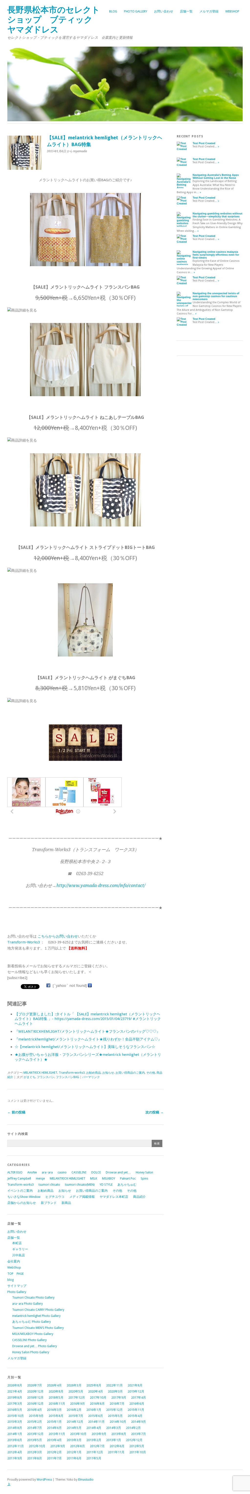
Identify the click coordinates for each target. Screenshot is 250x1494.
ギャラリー (20, 1249)
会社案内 (13, 1261)
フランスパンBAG (67, 1077)
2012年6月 (117, 1446)
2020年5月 (75, 1391)
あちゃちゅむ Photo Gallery (31, 1321)
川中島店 (18, 1255)
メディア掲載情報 (82, 1197)
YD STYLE (106, 1184)
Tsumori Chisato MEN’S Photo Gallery (38, 1328)
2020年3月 (115, 1391)
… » (216, 146)
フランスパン (45, 1077)
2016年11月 (57, 1403)
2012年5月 (136, 1446)
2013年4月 (54, 1440)
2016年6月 (136, 1403)
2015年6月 (95, 1416)
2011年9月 (14, 1458)
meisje (40, 1178)
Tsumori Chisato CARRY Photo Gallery (38, 1310)
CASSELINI (79, 1172)
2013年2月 (93, 1440)
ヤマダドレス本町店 (114, 1197)
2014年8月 (14, 1428)
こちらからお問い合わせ (58, 936)
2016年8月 (97, 1403)
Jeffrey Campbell (19, 1178)
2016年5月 (14, 1410)
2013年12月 (35, 1434)
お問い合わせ (163, 11)
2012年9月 (57, 1446)
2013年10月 (78, 1434)
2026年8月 (14, 1385)
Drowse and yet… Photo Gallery (34, 1346)
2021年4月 (14, 1391)
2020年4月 (95, 1391)
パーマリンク (91, 1077)
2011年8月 (34, 1458)
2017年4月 (138, 1397)
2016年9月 (77, 1403)
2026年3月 (74, 1385)
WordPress (44, 1479)
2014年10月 (118, 1421)
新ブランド (49, 1203)
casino (62, 1172)
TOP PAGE (15, 1273)
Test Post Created (204, 143)
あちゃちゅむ (126, 1184)
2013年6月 (14, 1440)
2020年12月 (35, 1391)
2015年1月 (54, 1421)
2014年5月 (74, 1428)
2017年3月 (14, 1403)
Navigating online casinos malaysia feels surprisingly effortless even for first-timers (216, 254)
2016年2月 (74, 1410)
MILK (93, 1178)
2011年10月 (137, 1452)
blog (113, 11)
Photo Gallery (135, 11)
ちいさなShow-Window (24, 1197)
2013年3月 (74, 1440)
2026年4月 (54, 1385)
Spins (144, 1178)
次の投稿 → (155, 1112)
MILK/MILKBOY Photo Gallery (32, 1334)
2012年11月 (15, 1446)
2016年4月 (34, 1410)
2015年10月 (15, 1416)
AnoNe (32, 1172)
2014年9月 (138, 1421)
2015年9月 (36, 1416)
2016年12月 (35, 1403)
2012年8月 (77, 1446)
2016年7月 (117, 1403)
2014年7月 (34, 1428)
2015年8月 (56, 1416)
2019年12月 (136, 1391)
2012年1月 (74, 1452)
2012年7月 (97, 1446)
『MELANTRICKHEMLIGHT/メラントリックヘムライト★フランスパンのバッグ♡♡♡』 (87, 1031)
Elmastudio (86, 1479)
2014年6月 (54, 1428)
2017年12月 (76, 1397)
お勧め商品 (93, 1072)
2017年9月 (118, 1397)
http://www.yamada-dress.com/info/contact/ (100, 885)
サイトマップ (16, 1286)
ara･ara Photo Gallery (27, 1303)
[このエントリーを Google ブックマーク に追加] (90, 985)
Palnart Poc (128, 1178)
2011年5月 (93, 1458)
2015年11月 (136, 1410)
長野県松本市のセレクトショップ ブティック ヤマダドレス (54, 19)
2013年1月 (113, 1440)
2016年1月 (93, 1410)
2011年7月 (54, 1458)
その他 (150, 1072)
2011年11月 (116, 1452)
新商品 (66, 1203)
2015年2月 (34, 1421)
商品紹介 (139, 1197)
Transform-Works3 (23, 942)
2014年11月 (96, 1421)
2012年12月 (134, 1440)
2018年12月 (35, 1397)
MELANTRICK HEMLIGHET (40, 1072)
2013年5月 (34, 1440)
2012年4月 (14, 1452)
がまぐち (29, 1077)
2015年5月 (115, 1416)
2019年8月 (14, 1397)
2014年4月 (93, 1428)
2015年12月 (114, 1410)
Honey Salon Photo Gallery (30, 1352)
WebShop (232, 11)
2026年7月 (34, 1385)
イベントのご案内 (20, 1190)
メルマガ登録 (209, 11)
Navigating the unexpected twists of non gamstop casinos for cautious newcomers (216, 296)
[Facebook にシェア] (48, 985)
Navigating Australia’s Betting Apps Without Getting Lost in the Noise (216, 176)
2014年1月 (14, 1434)
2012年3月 (34, 1452)
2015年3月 (14, 1421)
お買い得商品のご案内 (130, 1072)
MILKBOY (108, 1178)
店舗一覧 (186, 11)
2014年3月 (113, 1428)
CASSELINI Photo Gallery (29, 1340)
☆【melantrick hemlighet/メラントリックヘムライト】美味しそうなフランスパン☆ (85, 1047)
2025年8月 (93, 1385)
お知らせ (108, 1072)
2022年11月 (114, 1385)
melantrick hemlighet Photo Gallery (36, 1316)
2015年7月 (75, 1416)
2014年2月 (133, 1428)
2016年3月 (54, 1410)
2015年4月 (135, 1416)
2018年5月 (56, 1397)
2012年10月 (37, 1446)
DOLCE (96, 1172)
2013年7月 (138, 1434)
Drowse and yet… (118, 1172)
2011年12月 (94, 1452)
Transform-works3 (72, 1072)
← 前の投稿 (16, 1112)
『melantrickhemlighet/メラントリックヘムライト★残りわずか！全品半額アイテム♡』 (88, 1039)
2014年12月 (75, 1421)
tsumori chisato (49, 1184)
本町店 (17, 1243)
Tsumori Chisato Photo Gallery (33, 1297)
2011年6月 (74, 1458)
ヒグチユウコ (54, 1197)
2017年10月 (98, 1397)
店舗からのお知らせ (21, 1203)
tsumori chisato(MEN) (80, 1184)
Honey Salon (144, 1172)
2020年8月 (56, 1391)
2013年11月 (57, 1434)
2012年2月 (54, 1452)
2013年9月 (99, 1434)
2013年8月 (118, 1434)
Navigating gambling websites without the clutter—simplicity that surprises (217, 215)
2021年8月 (135, 1385)
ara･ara (47, 1172)
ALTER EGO (14, 1172)
